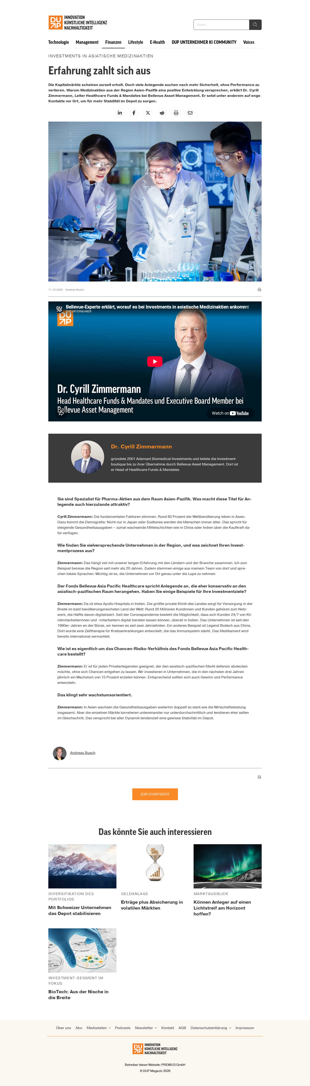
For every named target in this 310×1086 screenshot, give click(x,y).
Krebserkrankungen (127, 631)
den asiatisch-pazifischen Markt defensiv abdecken (205, 666)
